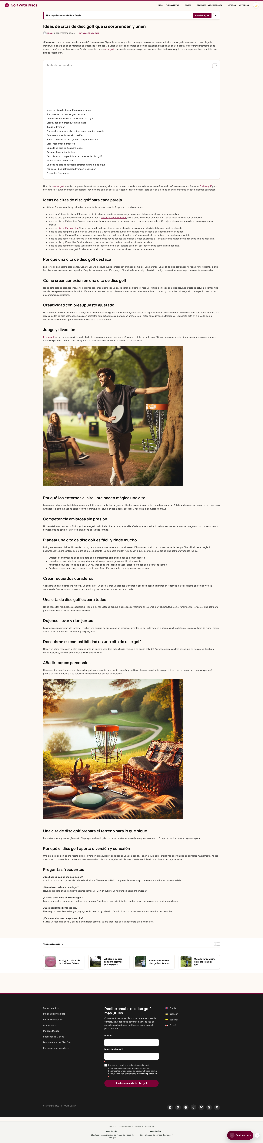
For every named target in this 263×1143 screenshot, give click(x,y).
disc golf (109, 49)
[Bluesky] (201, 1107)
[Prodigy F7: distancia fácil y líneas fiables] (50, 961)
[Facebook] (178, 1107)
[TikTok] (193, 1107)
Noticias (232, 5)
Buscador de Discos (53, 1036)
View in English (202, 15)
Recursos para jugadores (209, 5)
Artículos (244, 5)
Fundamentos (172, 5)
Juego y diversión (56, 127)
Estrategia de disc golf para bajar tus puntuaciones (113, 962)
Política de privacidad (54, 1013)
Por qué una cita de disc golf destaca (66, 114)
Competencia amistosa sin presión (65, 135)
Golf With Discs (24, 5)
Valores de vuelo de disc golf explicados (159, 962)
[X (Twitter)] (170, 1107)
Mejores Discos (51, 1031)
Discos (188, 5)
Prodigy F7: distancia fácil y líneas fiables (69, 962)
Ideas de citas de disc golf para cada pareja (69, 110)
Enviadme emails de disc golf (131, 1083)
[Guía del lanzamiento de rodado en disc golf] (186, 961)
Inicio (160, 5)
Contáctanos (50, 1025)
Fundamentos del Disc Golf (57, 1042)
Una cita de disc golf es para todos (65, 148)
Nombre (108, 1035)
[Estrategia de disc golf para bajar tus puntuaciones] (95, 961)
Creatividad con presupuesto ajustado (66, 122)
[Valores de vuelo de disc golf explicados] (140, 961)
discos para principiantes (113, 217)
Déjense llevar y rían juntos (61, 152)
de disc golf (58, 186)
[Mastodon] (209, 1107)
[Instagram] (186, 1107)
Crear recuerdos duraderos (61, 143)
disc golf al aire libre (68, 228)
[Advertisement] (131, 88)
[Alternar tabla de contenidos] (213, 65)
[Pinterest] (217, 1107)
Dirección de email (113, 1049)
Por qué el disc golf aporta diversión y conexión (71, 169)
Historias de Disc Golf (89, 33)
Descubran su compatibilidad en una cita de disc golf (74, 156)
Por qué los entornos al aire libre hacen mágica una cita (75, 131)
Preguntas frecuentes (58, 173)
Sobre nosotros (51, 1008)
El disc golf (49, 337)
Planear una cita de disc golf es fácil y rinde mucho (73, 139)
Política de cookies (53, 1019)
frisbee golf (206, 186)
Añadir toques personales (60, 160)
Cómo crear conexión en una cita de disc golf (70, 118)
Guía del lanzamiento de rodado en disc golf (204, 962)
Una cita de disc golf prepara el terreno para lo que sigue (76, 164)
